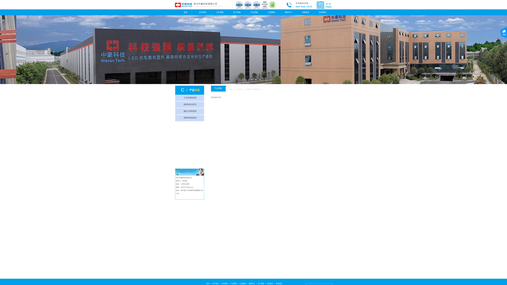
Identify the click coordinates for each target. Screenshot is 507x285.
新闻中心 (288, 12)
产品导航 (254, 12)
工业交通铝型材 (190, 98)
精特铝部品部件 (190, 104)
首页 (185, 12)
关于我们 (202, 12)
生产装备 (237, 12)
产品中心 (240, 89)
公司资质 (220, 12)
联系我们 (323, 12)
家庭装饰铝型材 (190, 118)
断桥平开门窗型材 (253, 89)
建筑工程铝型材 (190, 111)
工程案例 (271, 12)
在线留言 (305, 12)
